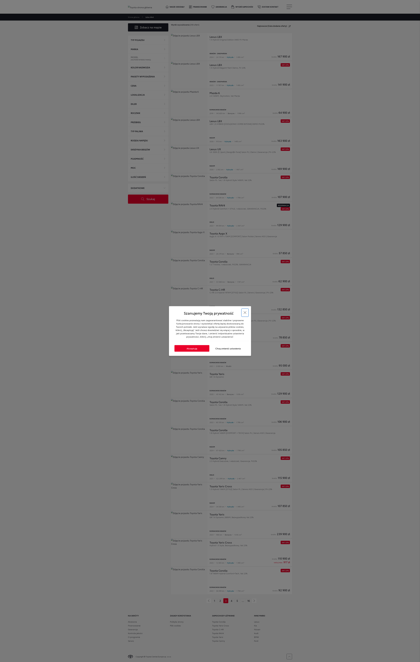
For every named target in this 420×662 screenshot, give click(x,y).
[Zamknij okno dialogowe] (245, 312)
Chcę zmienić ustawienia (228, 348)
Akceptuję (192, 348)
